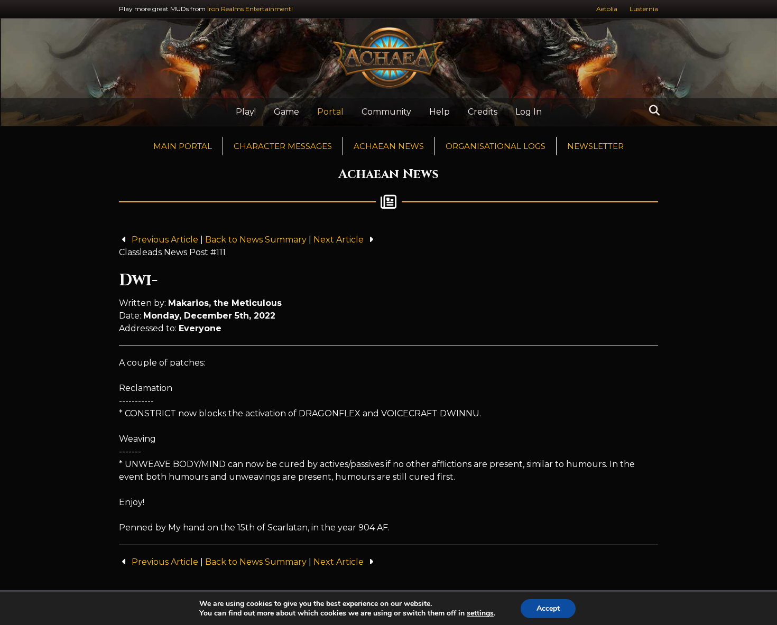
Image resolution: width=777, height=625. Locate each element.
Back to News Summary (256, 240)
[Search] (651, 110)
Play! (246, 112)
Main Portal (182, 146)
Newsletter (595, 146)
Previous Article (165, 240)
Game (286, 112)
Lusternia (644, 9)
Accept (548, 608)
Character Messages (283, 146)
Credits (482, 112)
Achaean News (389, 146)
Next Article (339, 240)
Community (386, 112)
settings (480, 613)
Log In (528, 112)
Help (439, 112)
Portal (330, 112)
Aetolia (606, 9)
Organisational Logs (495, 146)
